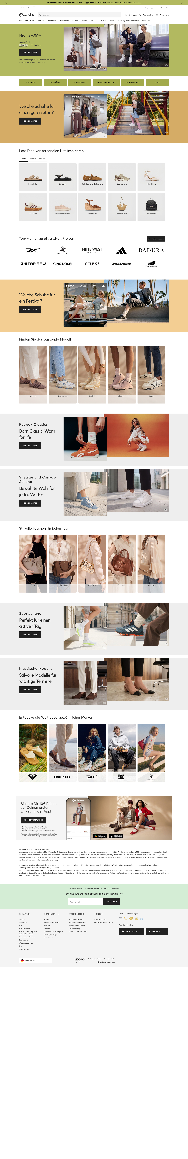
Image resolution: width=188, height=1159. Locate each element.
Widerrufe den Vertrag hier (53, 932)
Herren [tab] (33, 159)
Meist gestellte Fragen (51, 922)
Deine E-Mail (75, 902)
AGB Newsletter (24, 929)
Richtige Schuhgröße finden (103, 922)
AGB (20, 926)
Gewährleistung (74, 929)
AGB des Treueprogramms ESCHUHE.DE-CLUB (28, 933)
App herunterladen (157, 8)
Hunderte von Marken (76, 919)
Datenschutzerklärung (26, 937)
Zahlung (47, 926)
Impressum (23, 922)
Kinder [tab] (42, 159)
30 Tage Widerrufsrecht (77, 922)
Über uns (22, 919)
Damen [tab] (23, 159)
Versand (47, 929)
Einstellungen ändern (51, 938)
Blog (146, 8)
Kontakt (47, 919)
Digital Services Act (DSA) (77, 932)
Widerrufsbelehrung (26, 943)
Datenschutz (23, 940)
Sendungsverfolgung (51, 935)
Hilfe (167, 8)
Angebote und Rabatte (77, 926)
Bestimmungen (24, 949)
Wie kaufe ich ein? (100, 919)
